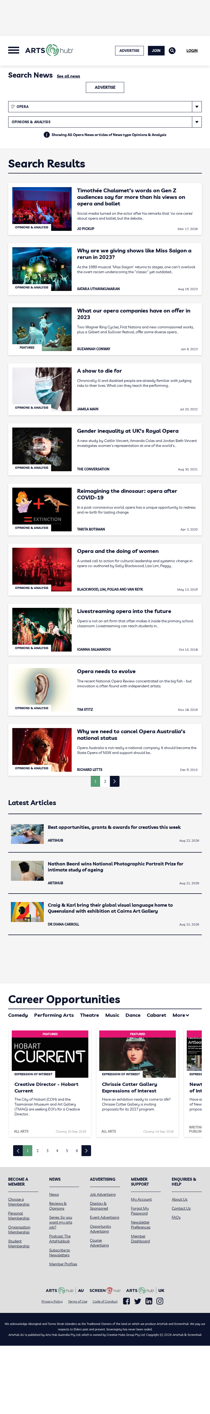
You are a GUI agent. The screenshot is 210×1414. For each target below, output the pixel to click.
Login (192, 50)
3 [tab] (47, 1150)
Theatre (89, 1015)
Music (112, 1015)
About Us (179, 1199)
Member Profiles (63, 1264)
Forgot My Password (140, 1211)
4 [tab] (57, 1150)
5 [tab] (67, 1150)
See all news (68, 76)
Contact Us (181, 1208)
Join (156, 50)
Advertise (105, 87)
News (54, 1194)
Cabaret (156, 1015)
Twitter (137, 1301)
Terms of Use (77, 1301)
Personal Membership (19, 1216)
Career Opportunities (64, 999)
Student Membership (19, 1243)
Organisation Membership (19, 1230)
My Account (141, 1199)
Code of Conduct (105, 1301)
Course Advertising (99, 1243)
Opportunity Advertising (100, 1229)
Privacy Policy (52, 1301)
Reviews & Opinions (58, 1206)
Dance (133, 1015)
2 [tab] (37, 1150)
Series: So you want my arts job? (60, 1222)
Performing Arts (54, 1015)
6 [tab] (77, 1150)
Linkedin (148, 1301)
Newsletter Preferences (140, 1225)
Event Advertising (104, 1217)
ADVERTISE (129, 50)
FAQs (176, 1217)
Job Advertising (103, 1194)
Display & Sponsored (99, 1206)
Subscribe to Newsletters (59, 1252)
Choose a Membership (19, 1202)
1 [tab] (28, 1150)
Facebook (126, 1301)
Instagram (159, 1301)
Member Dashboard (140, 1239)
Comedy (18, 1015)
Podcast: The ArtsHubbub (60, 1239)
